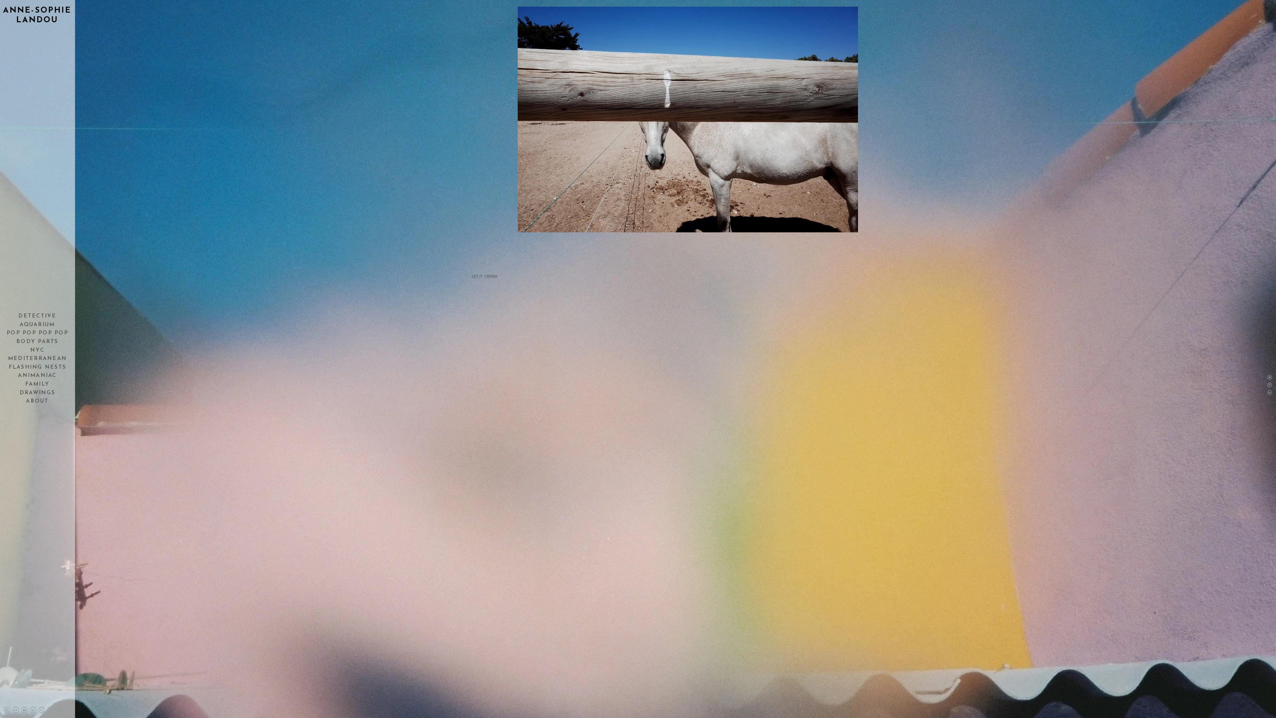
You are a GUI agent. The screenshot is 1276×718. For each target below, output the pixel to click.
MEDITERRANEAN (37, 358)
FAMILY (37, 384)
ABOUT (37, 401)
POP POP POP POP (37, 333)
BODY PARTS (37, 341)
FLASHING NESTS (37, 367)
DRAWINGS (37, 393)
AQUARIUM (37, 324)
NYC (37, 350)
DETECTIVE (37, 316)
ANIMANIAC (37, 375)
